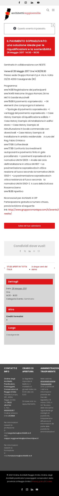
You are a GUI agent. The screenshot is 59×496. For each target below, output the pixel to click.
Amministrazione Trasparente (47, 382)
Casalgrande (12, 334)
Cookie (49, 481)
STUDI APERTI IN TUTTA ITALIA (17, 268)
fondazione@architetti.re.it (20, 455)
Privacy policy (38, 481)
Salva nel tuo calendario (29, 226)
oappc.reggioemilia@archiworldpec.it (21, 438)
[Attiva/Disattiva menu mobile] (53, 10)
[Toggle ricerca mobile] (48, 10)
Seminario (29, 299)
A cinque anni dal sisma (39, 268)
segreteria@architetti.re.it (19, 433)
